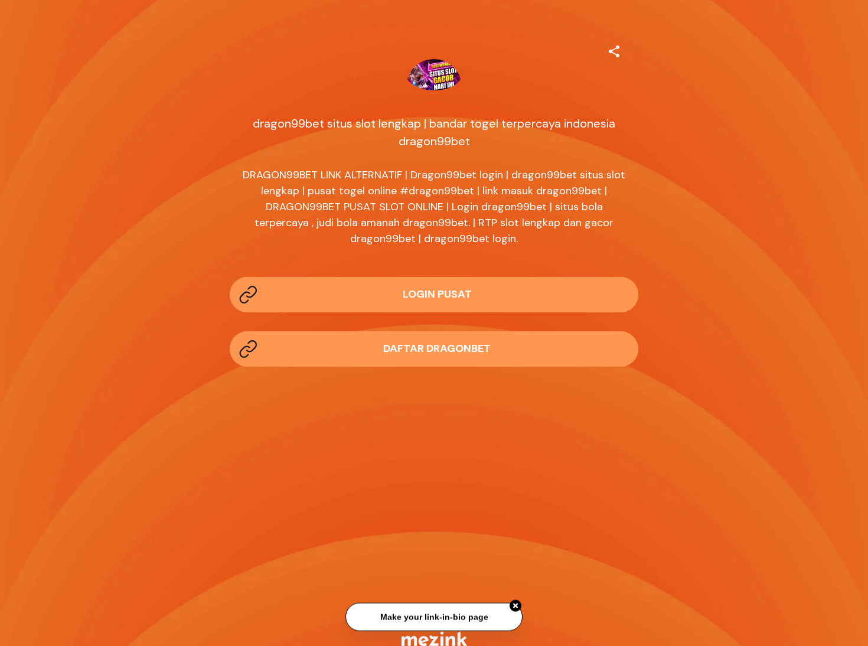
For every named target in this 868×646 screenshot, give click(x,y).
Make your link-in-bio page (434, 617)
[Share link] (614, 50)
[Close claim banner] (515, 606)
